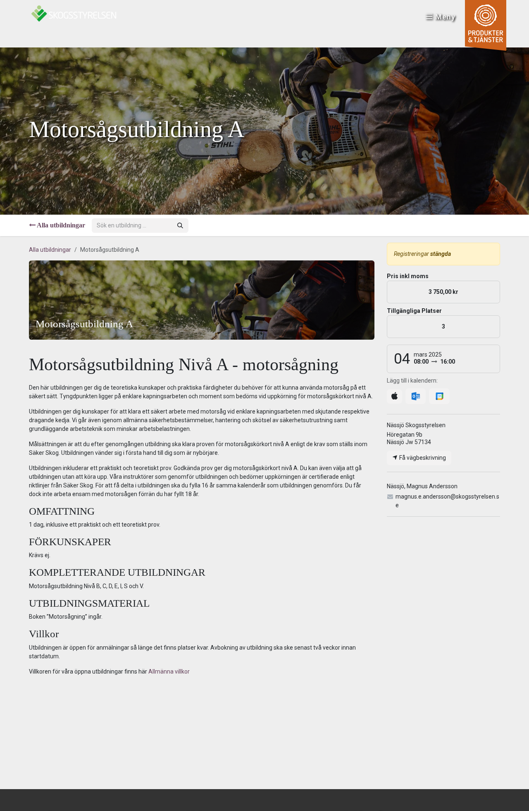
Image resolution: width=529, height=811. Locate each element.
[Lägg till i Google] (439, 396)
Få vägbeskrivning (422, 457)
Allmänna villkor (169, 671)
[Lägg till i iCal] (394, 396)
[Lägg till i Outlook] (415, 396)
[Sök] (180, 225)
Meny (445, 16)
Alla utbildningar (50, 249)
